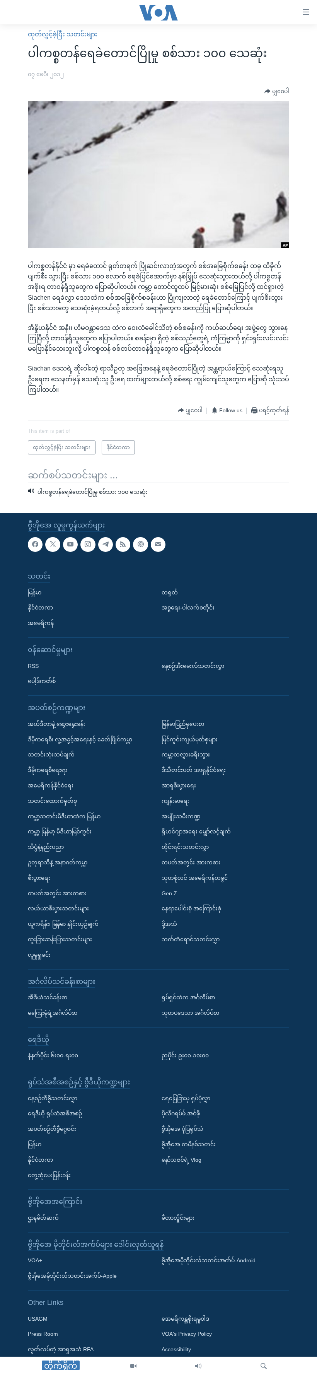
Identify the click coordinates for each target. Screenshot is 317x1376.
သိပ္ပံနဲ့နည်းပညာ (46, 847)
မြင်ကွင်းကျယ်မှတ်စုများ (190, 739)
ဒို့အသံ (169, 924)
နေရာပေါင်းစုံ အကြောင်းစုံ (191, 908)
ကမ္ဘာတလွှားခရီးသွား (186, 754)
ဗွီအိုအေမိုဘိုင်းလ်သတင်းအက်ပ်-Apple (72, 1276)
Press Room (43, 1334)
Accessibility (176, 1349)
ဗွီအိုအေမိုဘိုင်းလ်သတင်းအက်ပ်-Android (209, 1260)
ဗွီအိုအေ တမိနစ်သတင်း (189, 1144)
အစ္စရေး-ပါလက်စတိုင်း (188, 607)
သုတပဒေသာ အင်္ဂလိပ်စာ (190, 1012)
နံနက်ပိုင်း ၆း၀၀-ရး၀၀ (53, 1055)
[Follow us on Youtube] (70, 544)
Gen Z (169, 893)
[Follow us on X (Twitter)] (52, 544)
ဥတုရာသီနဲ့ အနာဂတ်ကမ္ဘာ (57, 862)
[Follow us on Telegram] (105, 544)
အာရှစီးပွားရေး (179, 785)
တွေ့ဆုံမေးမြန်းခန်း (49, 1175)
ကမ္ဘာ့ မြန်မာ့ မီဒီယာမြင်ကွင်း (60, 831)
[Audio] (198, 1366)
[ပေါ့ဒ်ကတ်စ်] (140, 544)
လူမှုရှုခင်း (39, 954)
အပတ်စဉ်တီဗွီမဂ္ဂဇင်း (52, 1129)
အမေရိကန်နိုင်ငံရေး (50, 785)
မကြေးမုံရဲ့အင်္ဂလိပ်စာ (52, 1012)
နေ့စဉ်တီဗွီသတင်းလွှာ (52, 1098)
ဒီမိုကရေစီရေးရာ (47, 770)
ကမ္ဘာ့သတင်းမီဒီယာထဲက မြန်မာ (64, 816)
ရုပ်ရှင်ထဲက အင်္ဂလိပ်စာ (188, 997)
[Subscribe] (158, 544)
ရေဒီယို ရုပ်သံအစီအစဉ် (55, 1113)
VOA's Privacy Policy (187, 1334)
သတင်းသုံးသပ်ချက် (51, 754)
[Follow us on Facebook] (35, 544)
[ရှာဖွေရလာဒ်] (263, 1366)
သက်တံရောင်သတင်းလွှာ (191, 939)
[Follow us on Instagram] (87, 544)
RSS (33, 665)
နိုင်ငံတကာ (40, 607)
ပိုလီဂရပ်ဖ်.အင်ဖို (181, 1113)
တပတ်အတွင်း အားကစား (57, 893)
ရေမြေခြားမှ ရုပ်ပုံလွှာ (186, 1098)
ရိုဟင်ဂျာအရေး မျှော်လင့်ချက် (196, 831)
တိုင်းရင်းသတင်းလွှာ (185, 847)
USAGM (38, 1318)
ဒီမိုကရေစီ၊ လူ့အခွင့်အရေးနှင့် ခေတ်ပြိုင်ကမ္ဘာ (80, 739)
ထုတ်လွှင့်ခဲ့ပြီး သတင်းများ (62, 34)
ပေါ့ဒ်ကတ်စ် (42, 681)
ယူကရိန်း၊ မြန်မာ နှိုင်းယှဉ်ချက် (63, 924)
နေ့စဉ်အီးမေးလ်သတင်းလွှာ (193, 665)
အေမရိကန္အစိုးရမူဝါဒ (185, 1318)
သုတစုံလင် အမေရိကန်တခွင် (195, 877)
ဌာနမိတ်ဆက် (43, 1218)
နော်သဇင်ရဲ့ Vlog (181, 1159)
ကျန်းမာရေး (175, 800)
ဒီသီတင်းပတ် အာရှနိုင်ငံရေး (194, 770)
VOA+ (35, 1260)
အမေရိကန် (41, 623)
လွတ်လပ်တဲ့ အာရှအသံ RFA (61, 1349)
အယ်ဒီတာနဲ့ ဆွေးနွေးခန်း (56, 723)
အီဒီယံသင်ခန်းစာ (47, 997)
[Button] (276, 91)
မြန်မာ (34, 592)
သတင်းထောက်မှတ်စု (52, 800)
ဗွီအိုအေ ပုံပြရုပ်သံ (182, 1129)
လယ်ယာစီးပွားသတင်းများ (58, 908)
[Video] (133, 1366)
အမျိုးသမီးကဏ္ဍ (181, 816)
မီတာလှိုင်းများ (178, 1218)
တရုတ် (170, 592)
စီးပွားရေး (39, 877)
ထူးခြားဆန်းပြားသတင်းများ (60, 939)
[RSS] (123, 544)
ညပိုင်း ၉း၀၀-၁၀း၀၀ (185, 1055)
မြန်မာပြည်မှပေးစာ (183, 723)
